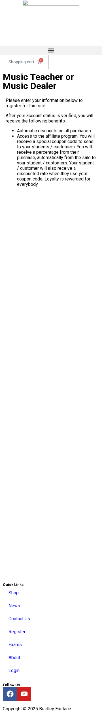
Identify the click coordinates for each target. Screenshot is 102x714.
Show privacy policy (35, 520)
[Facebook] (10, 694)
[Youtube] (24, 694)
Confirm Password (35, 305)
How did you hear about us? (45, 402)
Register (17, 631)
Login (14, 670)
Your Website (30, 342)
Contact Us (19, 618)
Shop (13, 592)
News (14, 605)
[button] (51, 50)
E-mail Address (32, 257)
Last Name (27, 233)
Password (27, 281)
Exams (15, 644)
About (14, 657)
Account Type (31, 329)
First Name (28, 210)
